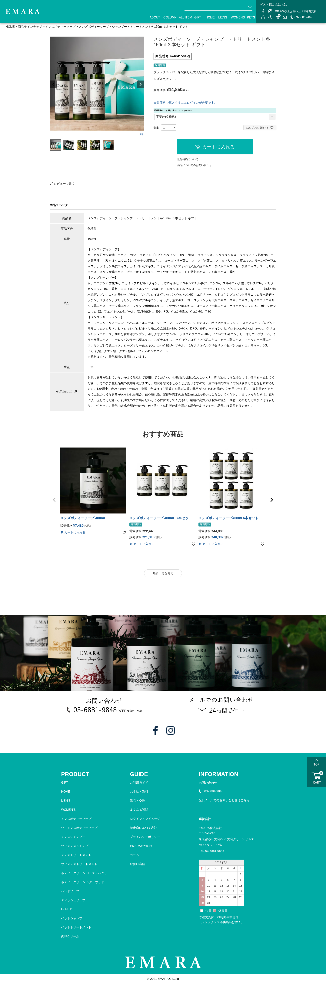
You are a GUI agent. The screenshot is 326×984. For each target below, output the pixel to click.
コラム (134, 855)
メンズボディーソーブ (60, 26)
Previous (53, 84)
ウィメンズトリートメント (79, 864)
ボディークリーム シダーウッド (82, 882)
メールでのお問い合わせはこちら (227, 800)
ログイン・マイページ (145, 818)
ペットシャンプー (73, 918)
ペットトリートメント (76, 927)
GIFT (196, 17)
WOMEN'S (68, 809)
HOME (209, 17)
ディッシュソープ (73, 900)
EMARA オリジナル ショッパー (173, 110)
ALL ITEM (183, 17)
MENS (221, 17)
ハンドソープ (70, 891)
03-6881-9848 (303, 17)
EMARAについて (141, 846)
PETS (249, 17)
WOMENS (235, 17)
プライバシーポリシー (145, 836)
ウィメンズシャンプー (76, 846)
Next (140, 84)
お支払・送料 (139, 791)
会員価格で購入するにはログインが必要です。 (185, 102)
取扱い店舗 (137, 864)
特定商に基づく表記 (143, 827)
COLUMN (167, 17)
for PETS (67, 909)
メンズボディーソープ (76, 818)
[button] (54, 500)
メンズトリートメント (76, 855)
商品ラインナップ (30, 26)
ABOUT (153, 17)
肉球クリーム (70, 936)
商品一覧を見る (163, 573)
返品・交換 (137, 800)
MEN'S (66, 800)
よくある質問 (139, 809)
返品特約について (187, 159)
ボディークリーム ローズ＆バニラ (84, 873)
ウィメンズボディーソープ (79, 827)
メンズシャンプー (73, 836)
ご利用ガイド (139, 782)
